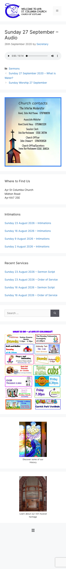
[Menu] (57, 10)
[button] (33, 530)
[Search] (54, 313)
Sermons (14, 68)
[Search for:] (27, 313)
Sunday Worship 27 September (28, 82)
